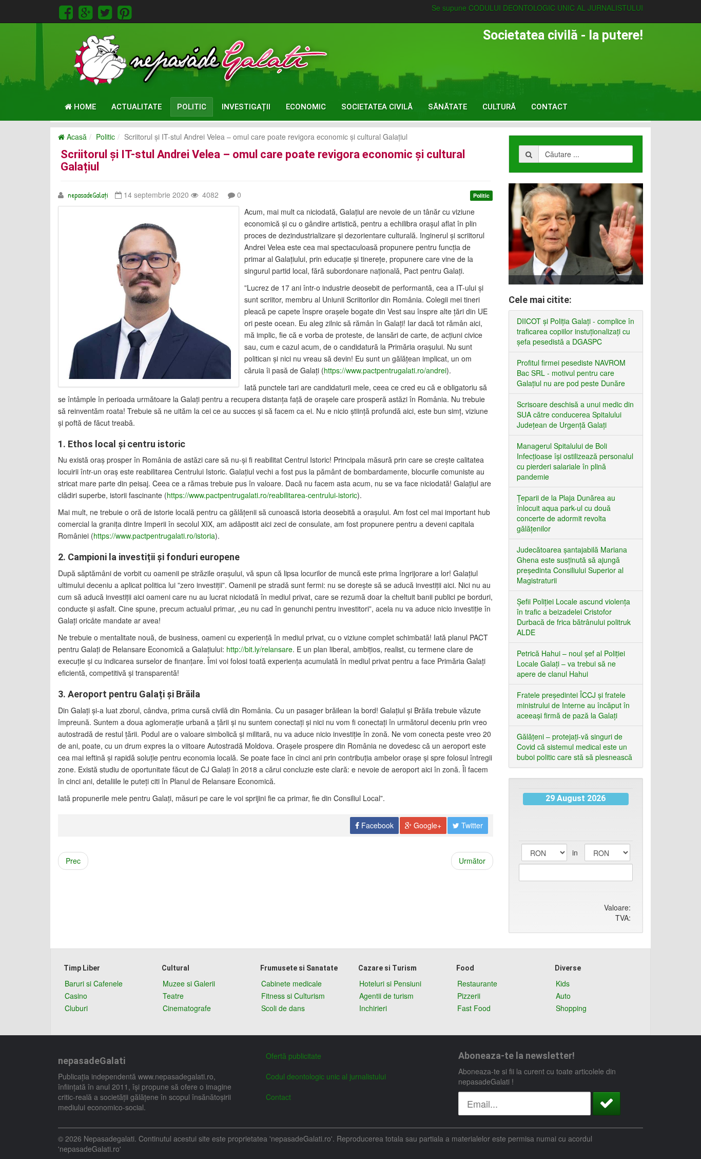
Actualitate (136, 106)
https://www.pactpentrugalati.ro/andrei (385, 370)
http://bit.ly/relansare (259, 649)
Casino (76, 996)
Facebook (376, 825)
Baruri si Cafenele (94, 983)
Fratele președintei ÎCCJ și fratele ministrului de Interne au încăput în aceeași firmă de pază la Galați (573, 705)
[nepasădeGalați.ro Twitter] (106, 11)
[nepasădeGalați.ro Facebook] (67, 11)
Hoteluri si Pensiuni (390, 983)
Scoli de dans (283, 1008)
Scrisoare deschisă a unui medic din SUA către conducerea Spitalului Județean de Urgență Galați (575, 414)
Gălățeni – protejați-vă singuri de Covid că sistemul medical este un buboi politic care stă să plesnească (574, 746)
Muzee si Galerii (189, 983)
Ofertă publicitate (293, 1056)
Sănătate (447, 106)
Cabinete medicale (291, 983)
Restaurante (477, 983)
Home (84, 106)
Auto (563, 996)
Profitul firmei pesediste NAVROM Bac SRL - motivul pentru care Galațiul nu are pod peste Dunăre (571, 372)
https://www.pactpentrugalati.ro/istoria (154, 535)
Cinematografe (187, 1008)
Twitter (471, 825)
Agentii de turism (386, 996)
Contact (549, 106)
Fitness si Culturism (293, 996)
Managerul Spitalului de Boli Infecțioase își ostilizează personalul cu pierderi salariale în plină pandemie (575, 461)
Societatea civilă (377, 106)
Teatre (173, 996)
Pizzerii (468, 996)
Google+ (426, 825)
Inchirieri (373, 1008)
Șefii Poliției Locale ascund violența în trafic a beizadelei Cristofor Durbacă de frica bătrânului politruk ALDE (574, 616)
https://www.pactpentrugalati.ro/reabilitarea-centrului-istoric (262, 495)
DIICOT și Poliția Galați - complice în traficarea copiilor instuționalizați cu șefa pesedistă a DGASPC (575, 331)
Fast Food (474, 1008)
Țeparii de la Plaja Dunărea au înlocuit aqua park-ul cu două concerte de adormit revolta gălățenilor (566, 513)
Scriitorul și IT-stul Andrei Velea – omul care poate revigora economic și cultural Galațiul (263, 160)
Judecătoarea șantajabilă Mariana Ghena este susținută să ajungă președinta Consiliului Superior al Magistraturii (572, 564)
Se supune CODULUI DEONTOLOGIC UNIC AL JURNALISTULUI (537, 8)
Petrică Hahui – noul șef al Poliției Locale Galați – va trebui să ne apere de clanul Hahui (571, 663)
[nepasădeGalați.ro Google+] (87, 11)
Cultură (499, 106)
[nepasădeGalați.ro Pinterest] (124, 11)
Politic (191, 106)
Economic (306, 106)
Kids (563, 983)
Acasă (76, 136)
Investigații (246, 106)
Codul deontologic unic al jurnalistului (326, 1076)
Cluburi (76, 1008)
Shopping (571, 1008)
